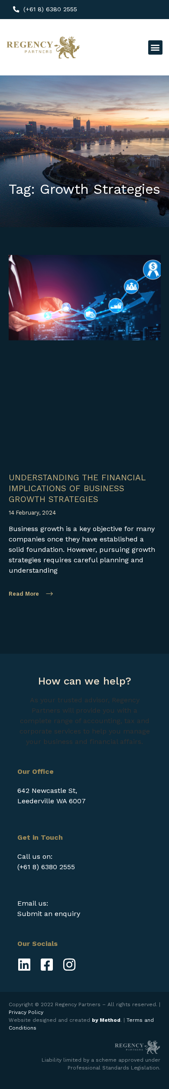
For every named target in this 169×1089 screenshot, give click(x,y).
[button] (155, 47)
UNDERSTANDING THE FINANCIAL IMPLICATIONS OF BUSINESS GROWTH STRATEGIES (77, 488)
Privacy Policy (26, 1012)
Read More (24, 593)
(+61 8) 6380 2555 (46, 867)
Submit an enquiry (48, 914)
